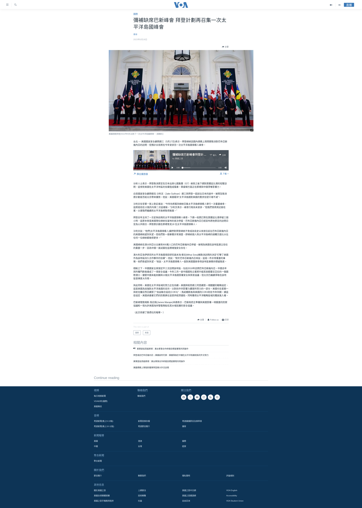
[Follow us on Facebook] (183, 397)
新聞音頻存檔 (144, 421)
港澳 (140, 441)
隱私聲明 (186, 476)
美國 (96, 441)
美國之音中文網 (189, 490)
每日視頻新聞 (100, 396)
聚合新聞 (98, 461)
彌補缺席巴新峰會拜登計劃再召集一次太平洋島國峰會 (206, 154)
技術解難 (142, 495)
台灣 (140, 446)
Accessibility (231, 495)
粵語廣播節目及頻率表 (192, 421)
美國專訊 (98, 406)
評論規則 (230, 476)
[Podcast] (217, 397)
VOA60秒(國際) (101, 401)
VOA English (231, 490)
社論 (140, 501)
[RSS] (210, 397)
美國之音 (179, 158)
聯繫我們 (142, 476)
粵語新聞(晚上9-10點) (103, 421)
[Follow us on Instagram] (203, 397)
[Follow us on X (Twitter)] (190, 397)
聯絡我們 (141, 396)
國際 (135, 14)
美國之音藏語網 (189, 495)
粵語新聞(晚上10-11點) (104, 426)
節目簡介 (98, 476)
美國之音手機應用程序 (104, 501)
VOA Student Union (235, 501)
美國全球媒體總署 (102, 495)
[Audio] (339, 5)
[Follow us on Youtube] (197, 397)
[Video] (331, 5)
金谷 (135, 34)
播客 (184, 426)
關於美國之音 (100, 490)
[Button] (225, 46)
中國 (96, 446)
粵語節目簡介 (144, 426)
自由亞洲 (186, 501)
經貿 (184, 446)
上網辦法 (142, 490)
